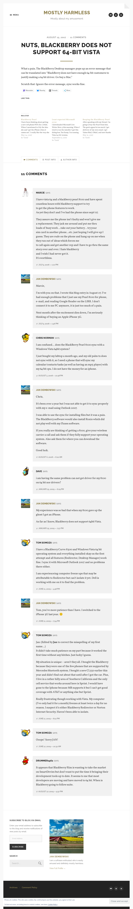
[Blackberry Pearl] (36, 128)
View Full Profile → (57, 868)
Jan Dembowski (45, 279)
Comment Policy (29, 887)
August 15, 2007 (56, 37)
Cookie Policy (53, 905)
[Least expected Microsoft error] (67, 130)
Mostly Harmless (67, 12)
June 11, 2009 (49, 589)
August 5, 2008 (50, 375)
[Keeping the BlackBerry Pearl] (98, 128)
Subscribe (18, 847)
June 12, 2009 (49, 746)
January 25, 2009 (51, 489)
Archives (13, 887)
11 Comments (78, 37)
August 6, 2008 (50, 457)
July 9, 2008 (48, 265)
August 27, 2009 (50, 791)
